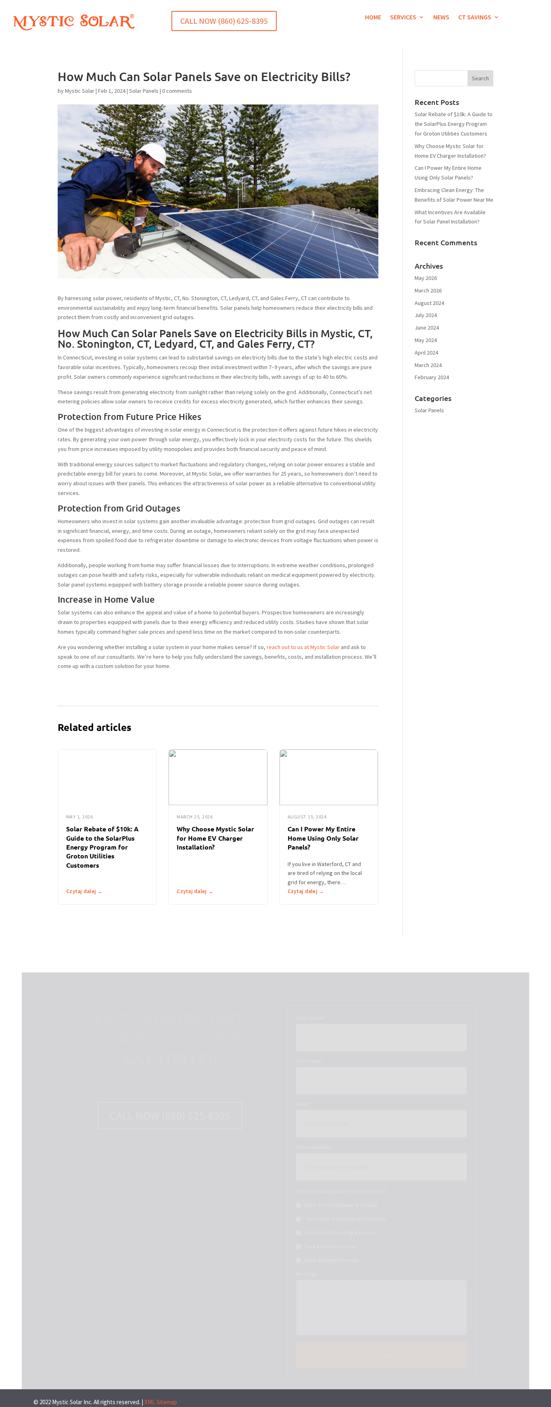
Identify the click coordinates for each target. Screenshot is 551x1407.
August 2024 (429, 303)
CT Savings (474, 17)
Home (373, 17)
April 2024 (426, 352)
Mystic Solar (79, 90)
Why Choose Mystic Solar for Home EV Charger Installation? (215, 838)
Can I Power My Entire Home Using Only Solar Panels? (323, 838)
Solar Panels (144, 90)
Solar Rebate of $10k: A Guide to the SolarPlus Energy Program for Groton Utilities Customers (102, 847)
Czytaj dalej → (84, 891)
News (441, 17)
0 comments (177, 90)
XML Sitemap (160, 1402)
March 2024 (428, 365)
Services (403, 17)
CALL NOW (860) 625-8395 (224, 21)
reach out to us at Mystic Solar (303, 647)
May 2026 (426, 278)
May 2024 (426, 340)
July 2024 (426, 315)
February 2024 (432, 377)
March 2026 (428, 290)
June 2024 (427, 327)
